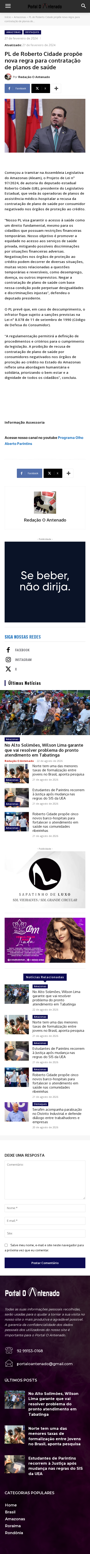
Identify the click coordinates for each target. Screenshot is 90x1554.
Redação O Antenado (34, 77)
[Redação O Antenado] (9, 76)
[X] (8, 669)
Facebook (22, 650)
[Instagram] (8, 660)
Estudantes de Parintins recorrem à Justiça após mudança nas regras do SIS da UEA (58, 794)
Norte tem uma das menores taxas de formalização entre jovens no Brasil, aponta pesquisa (58, 770)
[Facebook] (8, 650)
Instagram (23, 660)
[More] (56, 88)
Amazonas (20, 17)
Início (8, 17)
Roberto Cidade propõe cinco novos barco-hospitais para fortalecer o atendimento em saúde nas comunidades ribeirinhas (55, 822)
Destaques (32, 32)
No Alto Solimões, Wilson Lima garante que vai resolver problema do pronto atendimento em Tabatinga (44, 749)
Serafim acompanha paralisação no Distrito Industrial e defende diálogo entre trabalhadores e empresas (57, 1115)
